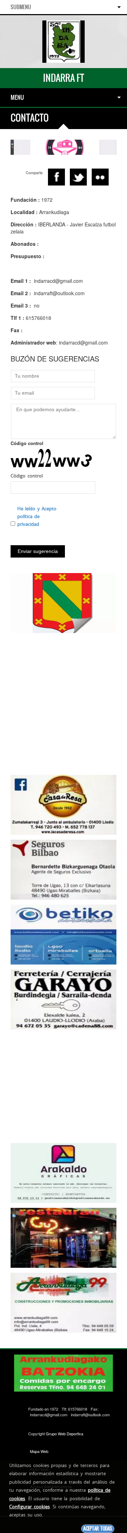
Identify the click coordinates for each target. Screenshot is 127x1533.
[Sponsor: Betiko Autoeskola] (63, 933)
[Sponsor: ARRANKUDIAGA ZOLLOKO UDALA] (63, 602)
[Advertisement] (63, 701)
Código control (27, 443)
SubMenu (21, 7)
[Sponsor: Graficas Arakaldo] (63, 1172)
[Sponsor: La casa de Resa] (63, 804)
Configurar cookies (29, 1506)
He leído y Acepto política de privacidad (37, 516)
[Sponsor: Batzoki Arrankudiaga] (63, 146)
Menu (17, 97)
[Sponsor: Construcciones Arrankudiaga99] (63, 1302)
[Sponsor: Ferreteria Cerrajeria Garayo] (63, 998)
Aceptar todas (97, 1528)
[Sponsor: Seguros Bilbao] (63, 868)
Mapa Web (39, 1451)
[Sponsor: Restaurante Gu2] (63, 1237)
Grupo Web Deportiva (64, 1433)
